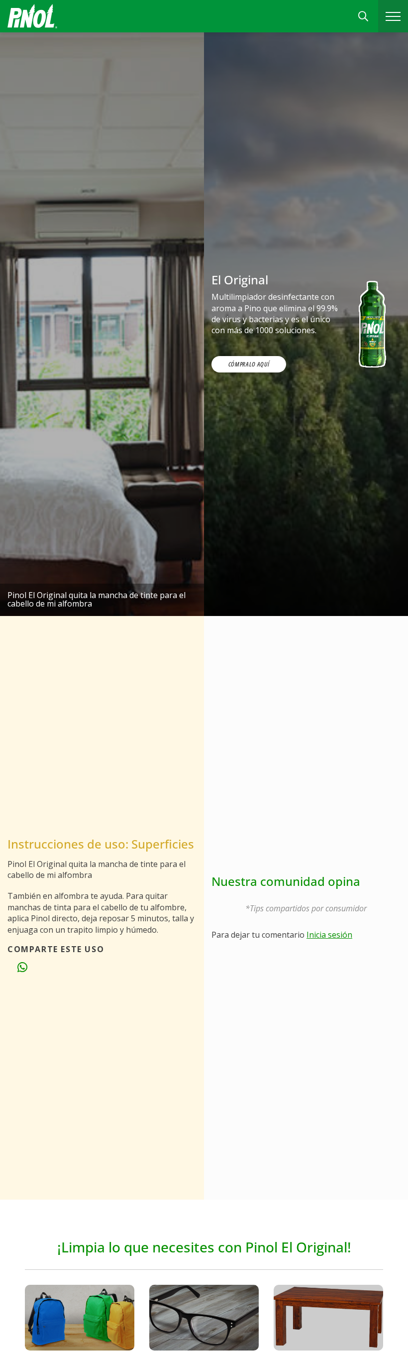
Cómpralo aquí (248, 364)
